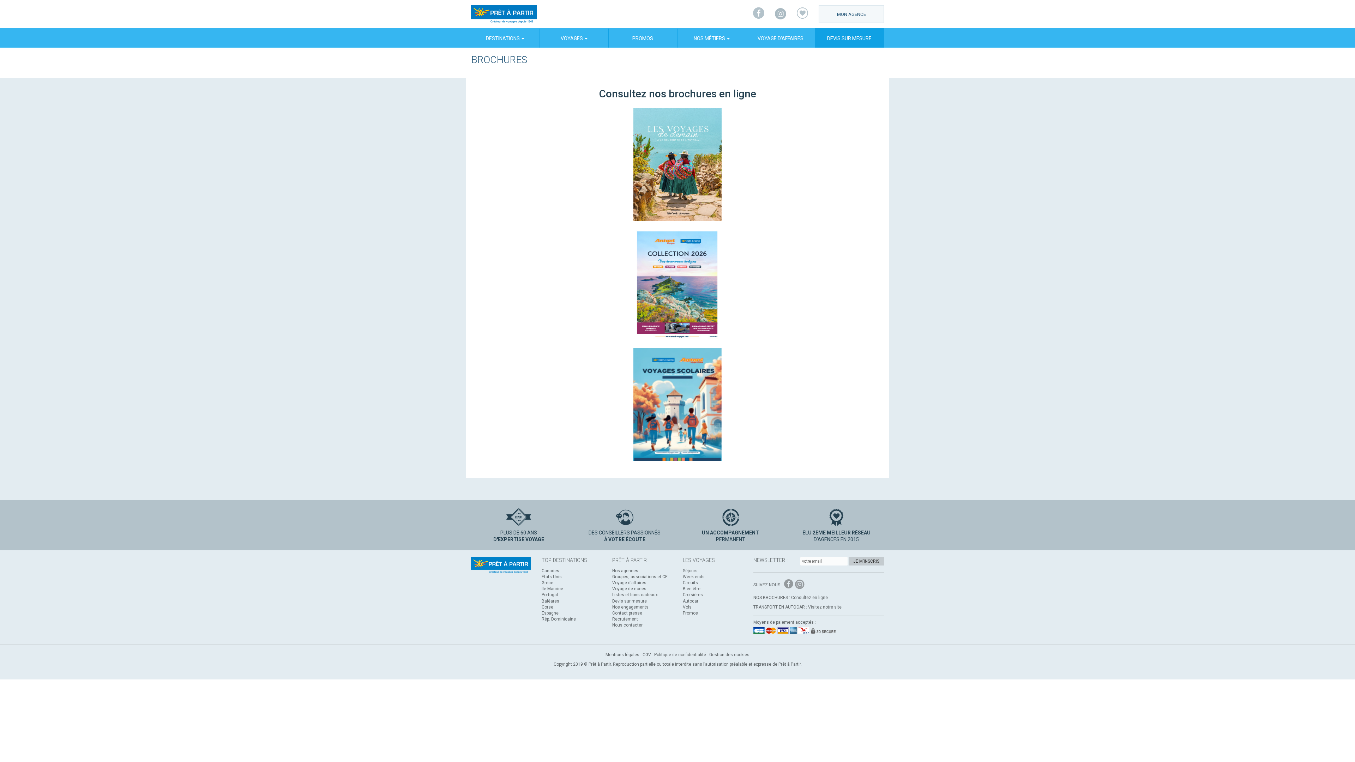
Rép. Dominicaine (559, 619)
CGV (647, 654)
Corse (547, 607)
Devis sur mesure (849, 38)
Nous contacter (627, 625)
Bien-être (691, 588)
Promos (642, 38)
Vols (687, 607)
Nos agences (625, 570)
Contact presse (627, 613)
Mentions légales (622, 654)
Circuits (690, 582)
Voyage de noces (629, 588)
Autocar (690, 601)
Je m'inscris (866, 561)
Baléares (550, 601)
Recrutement (625, 619)
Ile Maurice (552, 588)
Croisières (693, 594)
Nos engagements (630, 607)
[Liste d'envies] (802, 14)
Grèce (547, 582)
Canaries (550, 570)
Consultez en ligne (809, 597)
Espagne (550, 613)
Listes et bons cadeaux (635, 594)
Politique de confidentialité (680, 654)
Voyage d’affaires (780, 38)
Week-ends (694, 576)
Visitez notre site (825, 607)
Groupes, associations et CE (640, 576)
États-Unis (552, 576)
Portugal (550, 594)
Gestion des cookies (729, 654)
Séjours (690, 570)
